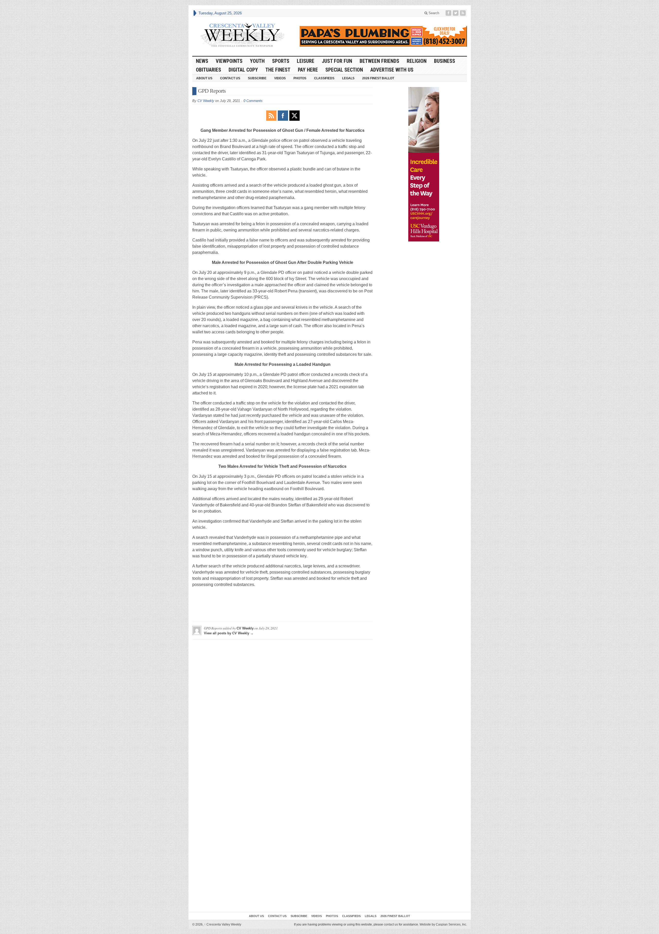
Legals (348, 78)
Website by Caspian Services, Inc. (443, 924)
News (202, 61)
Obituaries (208, 70)
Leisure (305, 61)
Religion (417, 61)
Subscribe (257, 78)
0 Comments (253, 101)
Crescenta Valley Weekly (222, 924)
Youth (257, 61)
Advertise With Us (391, 70)
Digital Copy (243, 70)
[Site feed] (463, 13)
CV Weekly (205, 101)
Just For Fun (337, 61)
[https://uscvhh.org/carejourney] (423, 164)
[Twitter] (456, 13)
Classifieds (324, 78)
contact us (391, 924)
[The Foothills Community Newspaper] (242, 35)
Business (444, 61)
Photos (299, 78)
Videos (280, 78)
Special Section (344, 70)
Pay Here (308, 70)
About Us (204, 78)
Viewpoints (229, 61)
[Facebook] (449, 13)
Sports (280, 61)
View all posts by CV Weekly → (229, 633)
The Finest (277, 70)
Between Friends (379, 61)
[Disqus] (282, 708)
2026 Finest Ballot (378, 78)
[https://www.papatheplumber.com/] (383, 36)
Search (433, 13)
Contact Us (230, 78)
